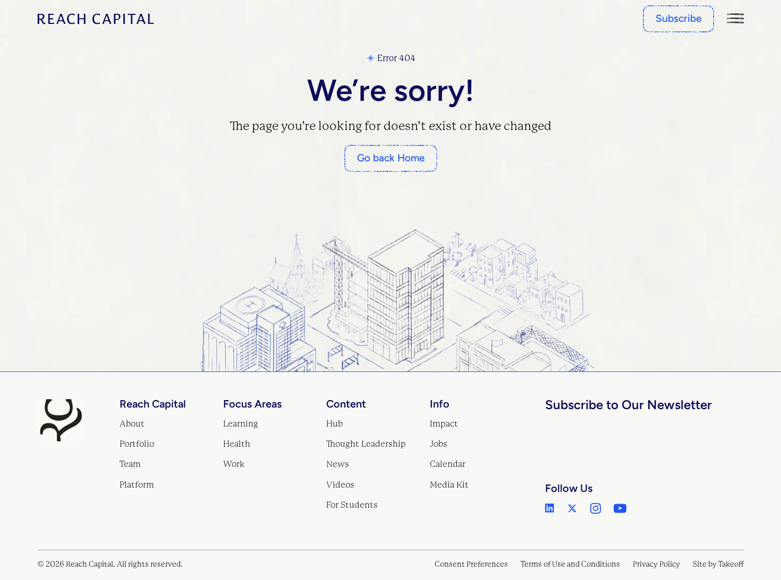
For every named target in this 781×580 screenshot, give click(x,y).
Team (130, 464)
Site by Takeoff (718, 564)
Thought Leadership (366, 444)
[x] (572, 508)
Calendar (447, 464)
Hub (334, 424)
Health (236, 444)
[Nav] (735, 18)
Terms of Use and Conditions (570, 564)
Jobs (438, 444)
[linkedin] (549, 508)
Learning (240, 424)
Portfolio (137, 444)
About (132, 424)
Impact (444, 424)
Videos (340, 485)
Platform (137, 485)
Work (234, 464)
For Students (352, 505)
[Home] (95, 18)
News (337, 464)
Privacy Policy (656, 564)
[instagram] (595, 508)
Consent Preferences (471, 564)
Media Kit (449, 485)
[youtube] (620, 508)
